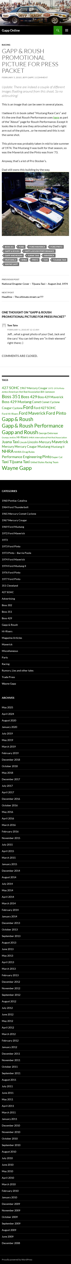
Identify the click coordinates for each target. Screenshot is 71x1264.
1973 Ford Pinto (11, 546)
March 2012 (9, 1034)
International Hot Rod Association (51, 437)
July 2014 (7, 883)
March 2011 (9, 1112)
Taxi (45, 260)
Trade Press (8, 677)
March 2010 (9, 1184)
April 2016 (8, 818)
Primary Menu (66, 30)
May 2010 (7, 1171)
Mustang (44, 446)
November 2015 (11, 838)
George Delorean (48, 433)
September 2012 (11, 994)
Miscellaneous (10, 650)
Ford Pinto (56, 247)
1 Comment (41, 77)
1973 (5, 539)
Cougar (7, 408)
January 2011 (9, 1118)
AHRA (5, 392)
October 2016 (10, 805)
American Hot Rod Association (24, 391)
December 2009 (11, 1203)
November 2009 (11, 1210)
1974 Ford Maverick (13, 559)
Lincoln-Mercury (39, 442)
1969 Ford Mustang (13, 526)
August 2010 (9, 1151)
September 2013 (11, 936)
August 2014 (9, 877)
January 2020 (9, 726)
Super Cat (57, 457)
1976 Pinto (59, 388)
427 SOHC (10, 387)
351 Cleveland (10, 585)
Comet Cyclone (51, 402)
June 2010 (7, 1164)
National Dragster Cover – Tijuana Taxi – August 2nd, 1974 (35, 281)
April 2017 (8, 792)
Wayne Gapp (11, 264)
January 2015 (9, 864)
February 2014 (10, 909)
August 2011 (9, 1079)
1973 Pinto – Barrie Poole (16, 552)
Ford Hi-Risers (10, 413)
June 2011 (7, 1092)
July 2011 (7, 1086)
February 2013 (10, 975)
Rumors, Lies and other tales (17, 670)
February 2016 (10, 831)
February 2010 (10, 1190)
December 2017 (11, 779)
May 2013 (7, 955)
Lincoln (23, 442)
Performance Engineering (22, 457)
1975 (50, 388)
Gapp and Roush (13, 255)
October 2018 (10, 766)
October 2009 (10, 1216)
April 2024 (8, 713)
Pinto (35, 260)
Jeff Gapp (27, 77)
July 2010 (7, 1158)
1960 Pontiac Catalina (14, 500)
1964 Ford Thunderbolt (15, 507)
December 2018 (11, 759)
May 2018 (7, 772)
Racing (6, 44)
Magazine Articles (12, 637)
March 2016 (9, 824)
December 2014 (11, 870)
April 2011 (8, 1105)
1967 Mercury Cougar (34, 388)
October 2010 (10, 1138)
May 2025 (7, 707)
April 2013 (8, 962)
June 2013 (7, 949)
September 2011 (11, 1073)
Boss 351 (9, 247)
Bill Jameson (48, 391)
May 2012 (7, 1020)
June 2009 (7, 1236)
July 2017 (7, 785)
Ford (21, 247)
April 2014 (8, 896)
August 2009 (9, 1230)
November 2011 (11, 1060)
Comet (36, 402)
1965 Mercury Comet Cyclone (19, 513)
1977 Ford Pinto (11, 579)
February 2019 (10, 753)
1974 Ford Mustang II (14, 565)
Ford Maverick (37, 247)
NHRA (24, 260)
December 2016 (11, 798)
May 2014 (7, 890)
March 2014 (9, 903)
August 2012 (9, 1001)
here (56, 117)
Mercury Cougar (26, 446)
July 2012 (7, 1007)
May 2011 (7, 1099)
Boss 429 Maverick (50, 397)
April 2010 (8, 1177)
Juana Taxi (33, 255)
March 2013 (9, 968)
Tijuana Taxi (59, 260)
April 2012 (8, 1027)
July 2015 (7, 844)
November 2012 (11, 988)
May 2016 (7, 811)
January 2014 (9, 916)
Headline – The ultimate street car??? (22, 294)
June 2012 (7, 1014)
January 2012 (9, 1047)
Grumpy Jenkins (9, 437)
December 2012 (11, 981)
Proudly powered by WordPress (17, 1259)
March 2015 (9, 857)
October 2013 (10, 929)
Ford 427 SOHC (45, 408)
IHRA (31, 437)
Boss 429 (29, 396)
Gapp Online (11, 30)
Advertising (8, 598)
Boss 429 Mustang (16, 402)
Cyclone (17, 408)
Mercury (8, 446)
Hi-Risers (22, 437)
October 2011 (10, 1066)
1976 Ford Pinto (11, 572)
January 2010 (9, 1197)
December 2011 (11, 1053)
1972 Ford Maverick (13, 533)
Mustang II (10, 260)
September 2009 (11, 1223)
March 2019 (9, 746)
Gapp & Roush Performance (39, 251)
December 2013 (11, 922)
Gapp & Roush (12, 251)
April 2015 (8, 851)
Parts (5, 657)
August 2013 (9, 942)
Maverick (49, 255)
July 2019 (7, 733)
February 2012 (10, 1040)
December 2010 (11, 1125)
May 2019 (7, 740)
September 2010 (11, 1145)
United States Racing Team (44, 462)
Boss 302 (7, 605)
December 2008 (11, 1243)
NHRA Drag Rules (24, 451)
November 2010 (11, 1132)
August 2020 (9, 720)
